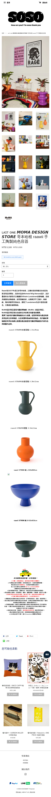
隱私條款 (18, 792)
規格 (3, 263)
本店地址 (25, 760)
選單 (8, 3)
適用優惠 (5, 252)
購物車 (44, 3)
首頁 (3, 33)
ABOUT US (25, 792)
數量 (3, 271)
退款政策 (32, 792)
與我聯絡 (25, 763)
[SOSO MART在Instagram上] (25, 774)
